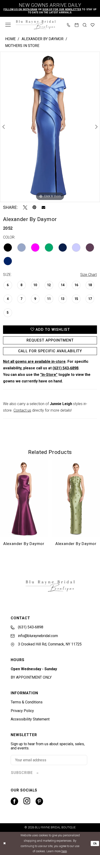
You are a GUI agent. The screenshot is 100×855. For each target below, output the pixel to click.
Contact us (22, 410)
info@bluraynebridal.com (37, 636)
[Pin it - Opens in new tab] (34, 207)
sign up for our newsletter (61, 9)
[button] (8, 25)
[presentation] (26, 498)
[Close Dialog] (4, 843)
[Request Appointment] (77, 25)
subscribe (22, 772)
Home (10, 39)
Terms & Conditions (27, 702)
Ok (95, 843)
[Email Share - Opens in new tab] (43, 207)
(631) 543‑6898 (65, 368)
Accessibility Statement (30, 719)
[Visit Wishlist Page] (93, 25)
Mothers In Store (22, 45)
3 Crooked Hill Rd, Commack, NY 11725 (49, 644)
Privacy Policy (22, 711)
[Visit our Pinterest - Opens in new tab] (39, 801)
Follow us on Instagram (20, 9)
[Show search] (85, 25)
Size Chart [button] (88, 274)
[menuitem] (8, 25)
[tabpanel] (50, 127)
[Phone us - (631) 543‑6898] (69, 25)
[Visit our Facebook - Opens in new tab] (14, 801)
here (64, 851)
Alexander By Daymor (42, 39)
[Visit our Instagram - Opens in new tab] (26, 801)
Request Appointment (50, 340)
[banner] (36, 25)
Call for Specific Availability (50, 351)
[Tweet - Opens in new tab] (25, 207)
